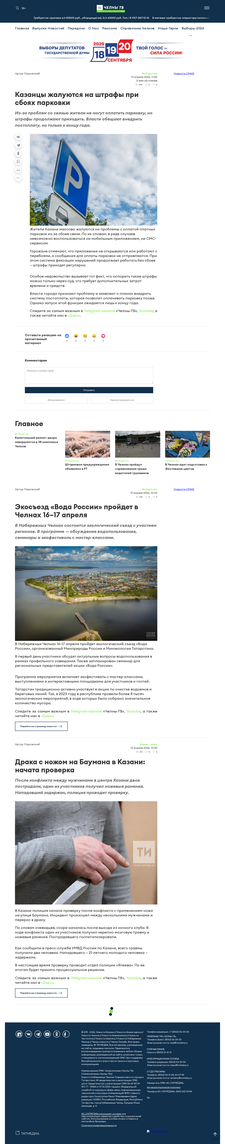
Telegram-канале (99, 310)
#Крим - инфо (148, 744)
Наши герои (168, 28)
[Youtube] (47, 1034)
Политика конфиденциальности (99, 1125)
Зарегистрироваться (122, 399)
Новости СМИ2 (184, 73)
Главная (22, 28)
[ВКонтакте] (18, 137)
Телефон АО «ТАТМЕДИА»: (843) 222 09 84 (169, 1091)
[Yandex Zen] (19, 1034)
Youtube (146, 310)
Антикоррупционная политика (163, 1087)
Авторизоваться (56, 400)
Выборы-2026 (193, 28)
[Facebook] (66, 1034)
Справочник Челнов (137, 28)
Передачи (76, 28)
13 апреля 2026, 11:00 (144, 77)
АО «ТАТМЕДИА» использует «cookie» (101, 1114)
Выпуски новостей (48, 28)
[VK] (28, 1034)
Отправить (89, 390)
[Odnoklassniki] (56, 1034)
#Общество (149, 73)
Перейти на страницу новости (38, 726)
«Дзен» (74, 315)
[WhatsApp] (18, 161)
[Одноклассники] (18, 153)
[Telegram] (18, 145)
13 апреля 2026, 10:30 (143, 747)
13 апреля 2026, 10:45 (143, 492)
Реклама (109, 28)
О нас (93, 28)
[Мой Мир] (18, 169)
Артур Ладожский (27, 73)
